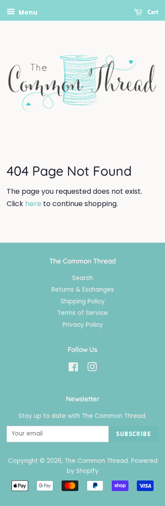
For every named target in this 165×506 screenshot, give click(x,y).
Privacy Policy (82, 325)
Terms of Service (82, 313)
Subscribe (133, 434)
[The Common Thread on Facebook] (73, 369)
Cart (152, 12)
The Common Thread (96, 461)
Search (82, 278)
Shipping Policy (83, 301)
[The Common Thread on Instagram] (92, 369)
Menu (27, 12)
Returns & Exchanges (82, 289)
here (33, 204)
